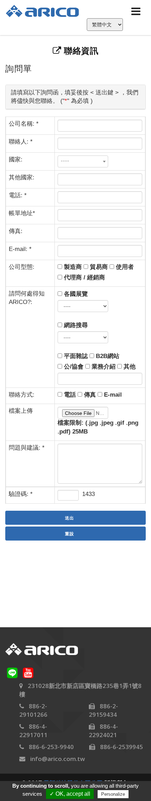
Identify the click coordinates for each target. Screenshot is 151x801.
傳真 (89, 394)
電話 (69, 394)
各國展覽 (75, 294)
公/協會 (73, 366)
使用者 (124, 267)
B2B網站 (106, 356)
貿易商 (98, 267)
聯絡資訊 (79, 50)
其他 (129, 366)
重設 (69, 533)
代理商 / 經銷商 (83, 277)
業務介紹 (103, 366)
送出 (69, 518)
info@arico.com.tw (57, 759)
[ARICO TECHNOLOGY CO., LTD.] (46, 10)
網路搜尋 (75, 325)
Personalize (113, 794)
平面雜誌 (75, 356)
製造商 (72, 267)
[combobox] (83, 161)
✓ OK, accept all (70, 794)
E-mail (112, 394)
